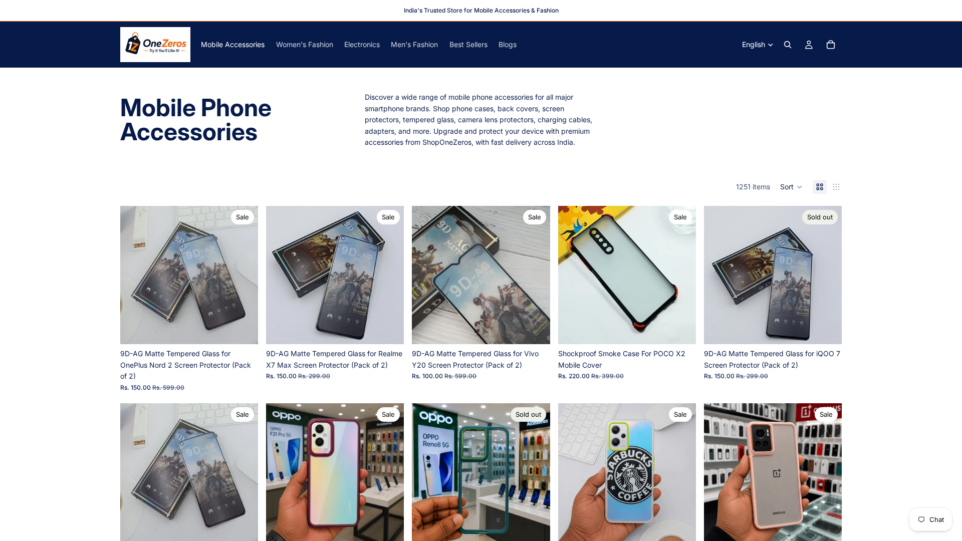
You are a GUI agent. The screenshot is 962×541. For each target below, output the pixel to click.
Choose (688, 328)
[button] (791, 187)
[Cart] (831, 45)
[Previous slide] (135, 275)
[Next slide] (243, 275)
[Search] (788, 45)
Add (251, 328)
